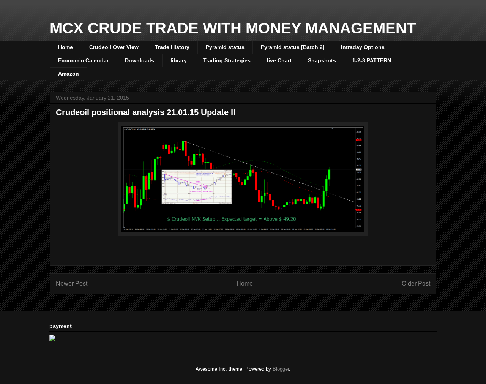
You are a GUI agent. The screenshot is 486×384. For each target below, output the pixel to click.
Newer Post (71, 283)
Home (65, 47)
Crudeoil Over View (114, 47)
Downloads (139, 60)
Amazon (68, 74)
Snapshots (322, 60)
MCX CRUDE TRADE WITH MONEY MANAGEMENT (233, 28)
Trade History (172, 47)
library (178, 60)
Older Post (416, 283)
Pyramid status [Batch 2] (293, 47)
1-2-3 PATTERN (371, 60)
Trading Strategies (227, 60)
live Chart (279, 60)
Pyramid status (225, 47)
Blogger (281, 369)
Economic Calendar (83, 60)
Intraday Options (363, 47)
